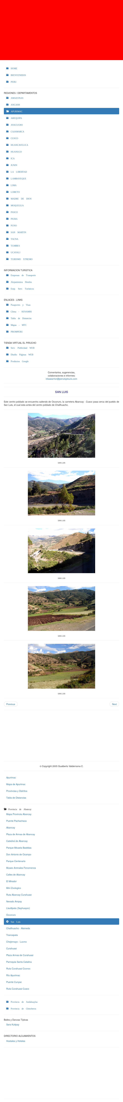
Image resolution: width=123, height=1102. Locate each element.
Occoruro (11, 914)
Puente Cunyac (14, 982)
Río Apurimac (13, 975)
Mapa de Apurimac (15, 784)
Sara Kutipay (12, 1024)
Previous (10, 704)
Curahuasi (11, 948)
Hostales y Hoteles (15, 1041)
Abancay (10, 827)
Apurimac (11, 777)
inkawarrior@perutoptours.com (61, 378)
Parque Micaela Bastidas (18, 847)
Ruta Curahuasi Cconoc (18, 968)
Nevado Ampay (14, 901)
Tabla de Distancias (16, 797)
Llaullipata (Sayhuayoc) (18, 908)
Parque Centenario (15, 861)
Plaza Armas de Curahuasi (19, 955)
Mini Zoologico (13, 888)
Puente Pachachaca (16, 820)
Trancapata (12, 935)
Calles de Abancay (15, 874)
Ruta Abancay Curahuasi (19, 894)
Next (114, 704)
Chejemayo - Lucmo (16, 941)
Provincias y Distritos (16, 790)
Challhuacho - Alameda (18, 928)
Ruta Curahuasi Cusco (17, 988)
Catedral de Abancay (17, 841)
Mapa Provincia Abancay (18, 814)
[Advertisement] (61, 30)
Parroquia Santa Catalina (19, 961)
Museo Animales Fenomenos (21, 867)
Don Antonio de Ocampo (18, 854)
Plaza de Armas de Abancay (20, 834)
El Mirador (11, 881)
